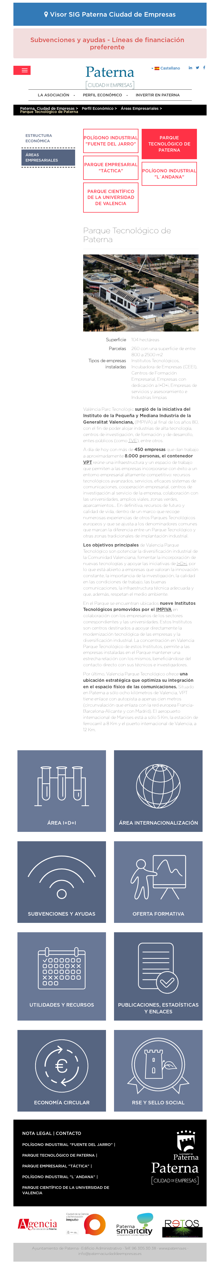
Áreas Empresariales (41, 157)
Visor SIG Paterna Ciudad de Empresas (112, 14)
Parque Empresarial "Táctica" (111, 167)
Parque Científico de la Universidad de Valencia (110, 197)
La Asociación (53, 95)
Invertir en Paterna (158, 95)
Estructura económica (38, 138)
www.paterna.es (172, 1248)
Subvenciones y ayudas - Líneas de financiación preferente (107, 43)
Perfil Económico (102, 95)
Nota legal (37, 1133)
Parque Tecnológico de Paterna (169, 143)
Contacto (68, 1133)
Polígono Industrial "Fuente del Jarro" (111, 140)
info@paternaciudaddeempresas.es (110, 1253)
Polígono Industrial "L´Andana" (169, 173)
